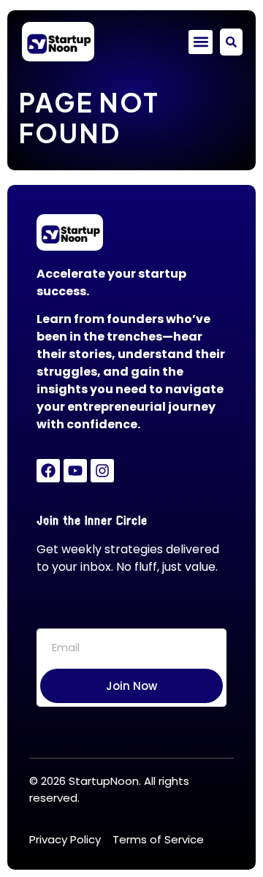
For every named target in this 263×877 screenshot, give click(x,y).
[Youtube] (75, 470)
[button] (200, 42)
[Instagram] (102, 470)
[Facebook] (48, 470)
